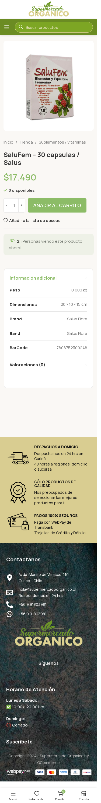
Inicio (8, 142)
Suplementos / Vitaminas (62, 142)
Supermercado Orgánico (61, 755)
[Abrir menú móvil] (6, 27)
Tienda (26, 142)
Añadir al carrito (57, 205)
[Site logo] (48, 9)
